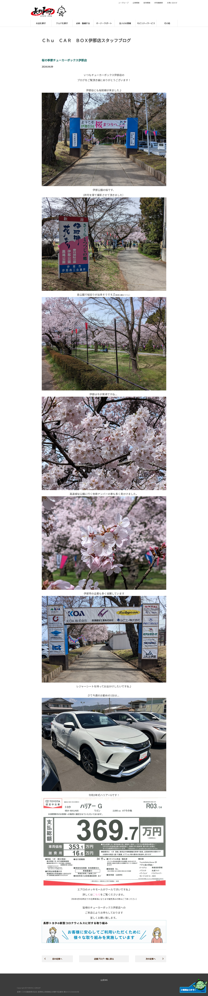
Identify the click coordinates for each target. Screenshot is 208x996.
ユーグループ (123, 3)
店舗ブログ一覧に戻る (104, 958)
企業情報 (136, 3)
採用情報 (146, 3)
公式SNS (104, 980)
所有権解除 (158, 3)
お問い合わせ (172, 3)
